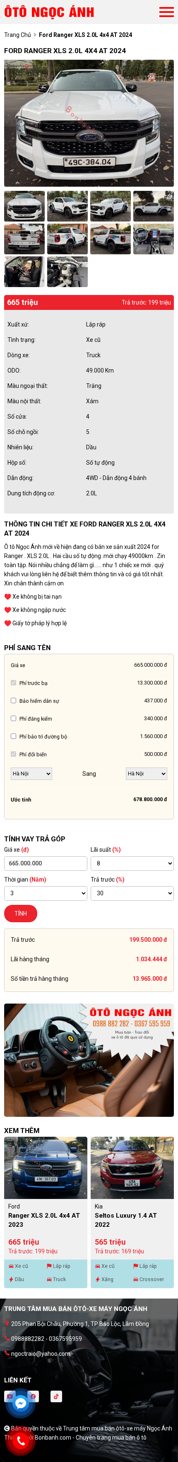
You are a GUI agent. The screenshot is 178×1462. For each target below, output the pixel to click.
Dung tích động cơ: (31, 493)
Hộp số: (16, 462)
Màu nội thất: (24, 401)
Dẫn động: (20, 478)
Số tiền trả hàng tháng (39, 978)
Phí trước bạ (33, 683)
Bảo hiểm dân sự (39, 701)
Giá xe (18, 665)
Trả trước (108, 879)
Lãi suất (106, 849)
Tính (20, 913)
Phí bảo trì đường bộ (43, 736)
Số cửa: (17, 416)
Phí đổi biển (33, 754)
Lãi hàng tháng (30, 959)
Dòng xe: (18, 355)
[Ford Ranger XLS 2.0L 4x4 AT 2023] (45, 1168)
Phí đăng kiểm (35, 719)
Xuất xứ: (18, 324)
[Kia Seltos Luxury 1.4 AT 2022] (132, 1168)
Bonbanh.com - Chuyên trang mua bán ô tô (91, 1437)
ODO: (14, 370)
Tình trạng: (21, 339)
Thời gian (25, 879)
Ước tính (21, 800)
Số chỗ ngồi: (23, 432)
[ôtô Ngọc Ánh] (49, 12)
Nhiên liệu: (20, 447)
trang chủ (17, 35)
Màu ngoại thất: (27, 386)
